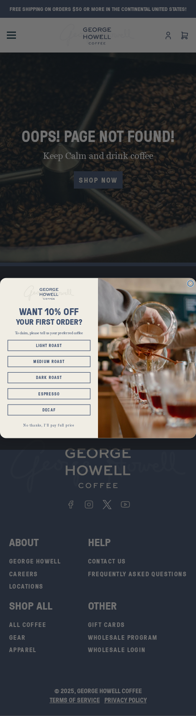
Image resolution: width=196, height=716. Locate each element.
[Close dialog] (190, 283)
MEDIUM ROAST (49, 361)
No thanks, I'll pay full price (48, 425)
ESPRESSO (49, 393)
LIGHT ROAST (49, 345)
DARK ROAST (49, 377)
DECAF (49, 410)
